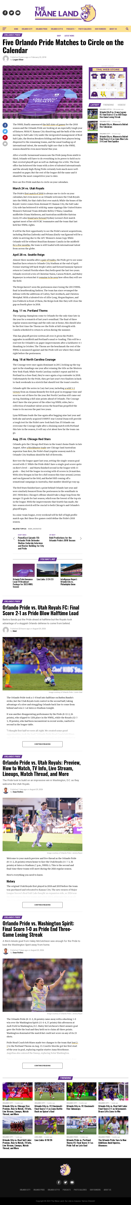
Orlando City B (57, 28)
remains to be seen (48, 277)
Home (16, 28)
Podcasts (70, 28)
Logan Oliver (18, 60)
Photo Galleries (84, 28)
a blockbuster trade (36, 447)
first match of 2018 (34, 193)
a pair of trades (48, 259)
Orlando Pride (41, 28)
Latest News (69, 35)
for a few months (21, 245)
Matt (15, 631)
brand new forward (37, 217)
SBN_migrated (35, 529)
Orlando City (27, 28)
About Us (113, 28)
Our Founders (100, 28)
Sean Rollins (18, 792)
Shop (59, 35)
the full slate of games (54, 124)
